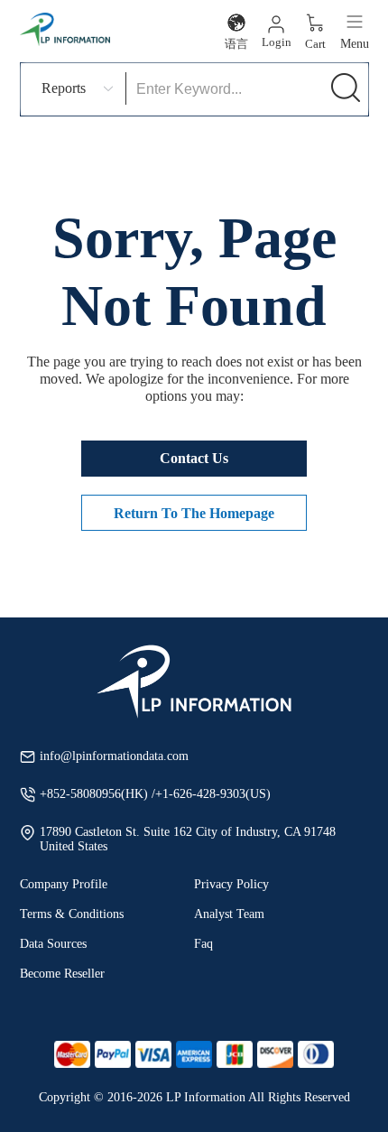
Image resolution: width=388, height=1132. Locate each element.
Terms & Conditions (72, 914)
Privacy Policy (231, 884)
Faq (203, 944)
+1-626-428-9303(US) (213, 794)
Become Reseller (62, 973)
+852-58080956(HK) (96, 794)
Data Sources (53, 944)
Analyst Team (229, 914)
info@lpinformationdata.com (114, 756)
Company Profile (63, 884)
